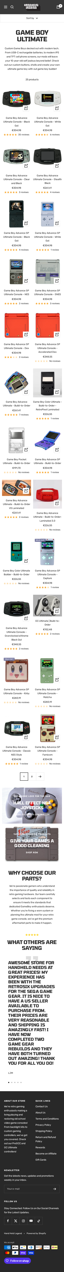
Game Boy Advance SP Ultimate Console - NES (16, 292)
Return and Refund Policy (45, 1139)
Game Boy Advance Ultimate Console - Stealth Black (47, 179)
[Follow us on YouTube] (31, 1221)
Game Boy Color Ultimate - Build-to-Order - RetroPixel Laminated (47, 405)
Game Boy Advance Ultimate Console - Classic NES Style (16, 751)
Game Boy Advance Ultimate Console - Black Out (16, 122)
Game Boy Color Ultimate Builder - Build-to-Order (16, 572)
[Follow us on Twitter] (15, 1221)
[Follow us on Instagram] (23, 1221)
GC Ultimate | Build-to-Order (47, 623)
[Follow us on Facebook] (8, 1221)
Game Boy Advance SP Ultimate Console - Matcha (47, 693)
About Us (40, 1112)
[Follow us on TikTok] (38, 1221)
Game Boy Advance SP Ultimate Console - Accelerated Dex (47, 348)
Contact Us (41, 1106)
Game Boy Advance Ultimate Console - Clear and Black (16, 179)
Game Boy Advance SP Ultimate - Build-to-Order (47, 461)
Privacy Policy (43, 1124)
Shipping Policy (43, 1131)
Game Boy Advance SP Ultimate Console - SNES (47, 292)
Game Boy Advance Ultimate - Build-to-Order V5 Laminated (16, 504)
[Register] (54, 1189)
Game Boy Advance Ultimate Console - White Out (47, 122)
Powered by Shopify (36, 1233)
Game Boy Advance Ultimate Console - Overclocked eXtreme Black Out (16, 634)
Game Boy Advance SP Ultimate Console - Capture (47, 574)
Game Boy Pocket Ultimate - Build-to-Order (16, 461)
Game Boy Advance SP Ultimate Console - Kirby (16, 691)
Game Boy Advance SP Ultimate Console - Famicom (47, 751)
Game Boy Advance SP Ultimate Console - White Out (47, 237)
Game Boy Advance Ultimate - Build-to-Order (16, 403)
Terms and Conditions (47, 1118)
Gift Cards (40, 1159)
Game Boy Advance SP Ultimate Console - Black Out (16, 237)
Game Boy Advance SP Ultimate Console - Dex (16, 346)
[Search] (12, 7)
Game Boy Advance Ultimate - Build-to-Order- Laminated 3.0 (47, 517)
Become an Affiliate (45, 1153)
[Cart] (58, 7)
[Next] (40, 776)
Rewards (40, 1147)
